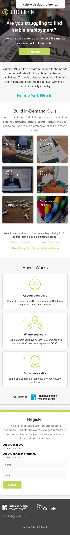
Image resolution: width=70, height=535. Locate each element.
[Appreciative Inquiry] (52, 209)
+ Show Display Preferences (41, 4)
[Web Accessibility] (18, 148)
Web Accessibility (52, 242)
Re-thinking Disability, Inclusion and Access (36, 248)
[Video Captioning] (18, 179)
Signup (12, 485)
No (18, 448)
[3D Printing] (52, 179)
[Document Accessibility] (52, 148)
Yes (8, 448)
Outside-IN (18, 12)
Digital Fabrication (21, 242)
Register (34, 52)
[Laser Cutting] (18, 209)
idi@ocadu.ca (18, 516)
